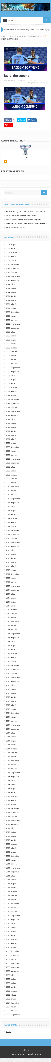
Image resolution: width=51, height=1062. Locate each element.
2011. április (11, 887)
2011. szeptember (13, 868)
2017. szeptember (13, 586)
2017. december (12, 574)
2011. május (11, 883)
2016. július (10, 641)
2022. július (10, 375)
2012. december (12, 808)
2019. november (12, 490)
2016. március (11, 653)
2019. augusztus (12, 502)
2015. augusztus (12, 681)
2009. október (11, 959)
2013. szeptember (13, 772)
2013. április (11, 792)
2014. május (11, 741)
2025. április (11, 248)
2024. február (11, 304)
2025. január (11, 260)
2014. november (12, 717)
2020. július (10, 467)
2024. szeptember (13, 276)
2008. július (10, 975)
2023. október (11, 320)
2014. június (11, 737)
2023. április (11, 344)
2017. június (11, 598)
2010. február (11, 943)
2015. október (11, 673)
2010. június (11, 927)
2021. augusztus (12, 415)
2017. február (11, 614)
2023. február (11, 351)
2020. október (11, 455)
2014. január (11, 756)
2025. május (11, 244)
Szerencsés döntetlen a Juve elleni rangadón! (24, 219)
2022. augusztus (12, 371)
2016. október (11, 629)
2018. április (11, 558)
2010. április (11, 935)
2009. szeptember (13, 963)
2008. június (11, 979)
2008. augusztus (12, 971)
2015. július (10, 685)
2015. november (12, 669)
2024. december (12, 264)
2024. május (11, 292)
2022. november (12, 359)
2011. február (11, 895)
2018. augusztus (12, 546)
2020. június (11, 471)
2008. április (11, 987)
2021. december (12, 399)
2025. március (11, 252)
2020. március (11, 475)
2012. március (11, 844)
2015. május (11, 693)
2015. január (11, 709)
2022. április (11, 383)
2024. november (12, 268)
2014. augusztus (12, 729)
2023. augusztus (12, 328)
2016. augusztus (12, 637)
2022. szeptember (13, 367)
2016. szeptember (13, 633)
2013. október (11, 768)
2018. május (11, 554)
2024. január (11, 308)
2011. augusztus (12, 872)
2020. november (12, 451)
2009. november (12, 955)
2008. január (11, 999)
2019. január (11, 526)
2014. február (11, 752)
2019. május (11, 510)
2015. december (12, 665)
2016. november (12, 625)
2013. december (12, 760)
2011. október (11, 864)
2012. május (11, 836)
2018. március (11, 562)
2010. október (11, 911)
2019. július (10, 506)
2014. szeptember (13, 725)
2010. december (12, 903)
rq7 (15, 80)
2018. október (11, 538)
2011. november (12, 860)
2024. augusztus (12, 280)
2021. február (11, 439)
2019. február (11, 522)
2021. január (11, 443)
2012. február (11, 848)
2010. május (11, 931)
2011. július (10, 876)
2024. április (11, 296)
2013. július (10, 780)
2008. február (11, 995)
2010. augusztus (12, 919)
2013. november (12, 764)
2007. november (12, 1007)
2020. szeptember (13, 459)
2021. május (11, 427)
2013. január (11, 804)
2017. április (11, 606)
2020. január (11, 482)
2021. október (11, 407)
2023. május (11, 340)
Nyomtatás (34, 82)
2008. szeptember (13, 967)
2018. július (10, 550)
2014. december (12, 713)
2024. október (11, 272)
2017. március (11, 609)
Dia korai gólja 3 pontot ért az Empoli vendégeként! (26, 223)
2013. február (11, 800)
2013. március (11, 796)
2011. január (11, 899)
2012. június (11, 832)
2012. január (11, 852)
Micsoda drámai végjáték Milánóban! (21, 215)
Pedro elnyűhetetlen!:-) (15, 227)
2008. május (11, 983)
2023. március (11, 348)
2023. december (12, 312)
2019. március (11, 518)
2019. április (11, 514)
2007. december (12, 1003)
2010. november (12, 907)
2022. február (11, 391)
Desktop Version (17, 1054)
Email (45, 82)
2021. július (10, 419)
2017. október (11, 582)
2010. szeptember (13, 915)
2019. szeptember (13, 498)
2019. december (12, 487)
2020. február (11, 479)
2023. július (10, 332)
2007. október (11, 1010)
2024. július (10, 284)
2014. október (11, 721)
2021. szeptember (13, 411)
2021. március (11, 435)
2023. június (11, 336)
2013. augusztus (12, 776)
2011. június (11, 880)
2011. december (12, 856)
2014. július (10, 733)
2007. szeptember (13, 1015)
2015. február (11, 705)
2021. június (11, 423)
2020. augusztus (12, 463)
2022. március (11, 387)
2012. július (10, 828)
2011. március (11, 891)
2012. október (11, 816)
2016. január (11, 661)
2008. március (11, 991)
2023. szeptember (13, 324)
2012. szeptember (13, 820)
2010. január (11, 947)
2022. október (11, 363)
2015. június (11, 689)
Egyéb (8, 1032)
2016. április (11, 649)
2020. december (12, 447)
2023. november (12, 316)
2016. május (11, 645)
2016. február (11, 657)
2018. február (11, 566)
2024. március (11, 300)
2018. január (11, 570)
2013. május (11, 788)
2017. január (11, 617)
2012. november (12, 812)
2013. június (11, 784)
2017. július (10, 594)
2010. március (11, 939)
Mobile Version (34, 1054)
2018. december (12, 530)
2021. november (12, 403)
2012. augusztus (12, 824)
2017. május (11, 602)
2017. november (12, 578)
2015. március (11, 701)
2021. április (11, 431)
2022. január (11, 395)
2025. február (11, 256)
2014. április (11, 745)
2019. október (11, 494)
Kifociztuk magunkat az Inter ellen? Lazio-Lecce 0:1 (26, 211)
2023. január (11, 355)
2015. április (11, 697)
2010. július (10, 923)
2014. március (11, 749)
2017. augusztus (12, 590)
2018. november (12, 534)
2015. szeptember (13, 677)
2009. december (12, 951)
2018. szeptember (13, 542)
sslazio (25, 1050)
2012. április (11, 840)
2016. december (12, 622)
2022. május (11, 379)
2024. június (11, 288)
